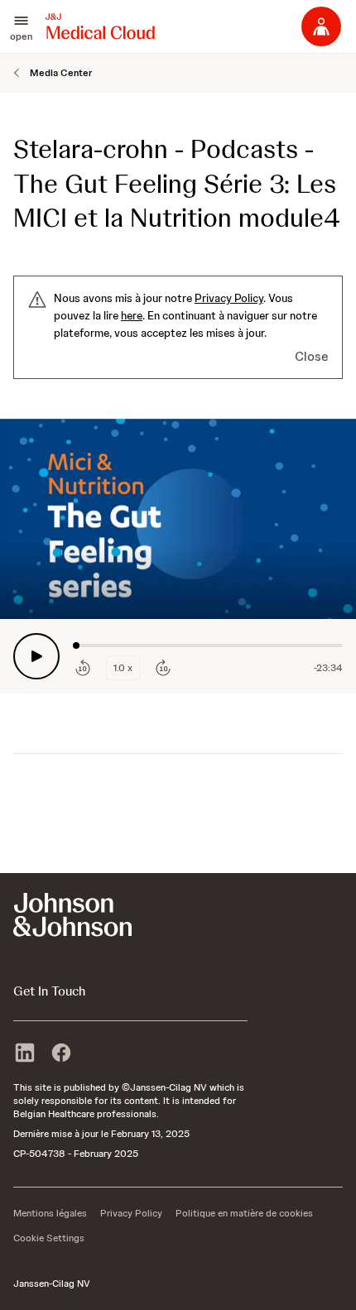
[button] (21, 26)
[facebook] (61, 1054)
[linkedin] (24, 1054)
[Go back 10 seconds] (83, 668)
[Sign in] (321, 26)
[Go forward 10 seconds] (163, 668)
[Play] (36, 656)
